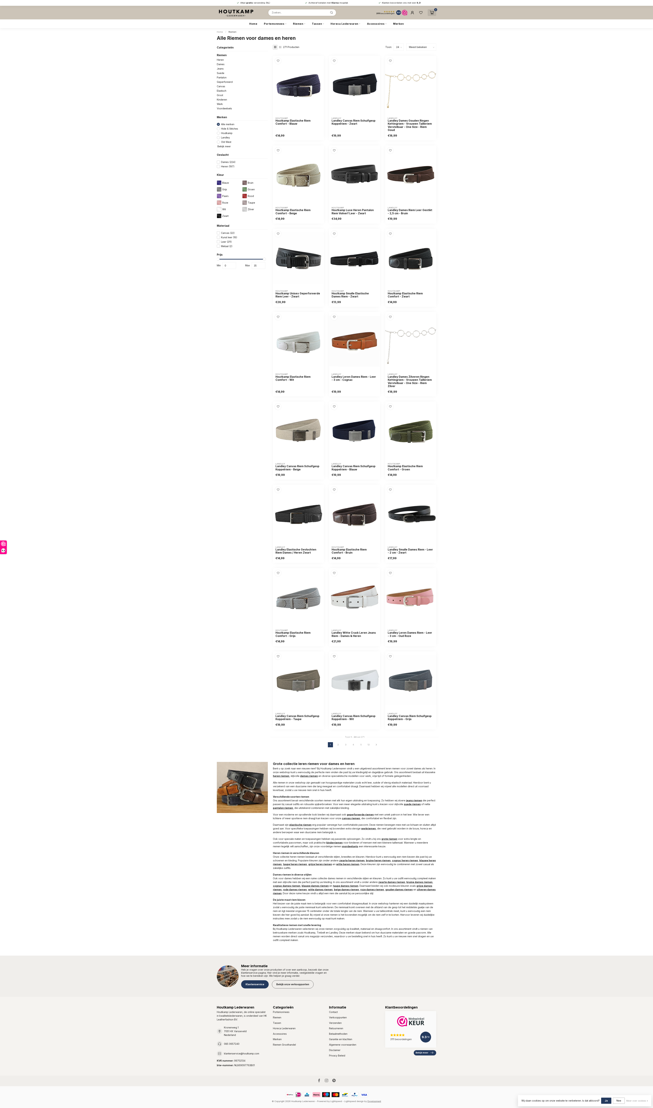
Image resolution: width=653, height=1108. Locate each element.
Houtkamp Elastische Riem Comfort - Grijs (293, 634)
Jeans (220, 68)
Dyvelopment (374, 1101)
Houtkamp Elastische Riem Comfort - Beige (293, 212)
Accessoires (376, 23)
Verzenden (335, 1022)
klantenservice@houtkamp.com (241, 1053)
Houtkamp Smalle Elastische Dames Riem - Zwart (350, 295)
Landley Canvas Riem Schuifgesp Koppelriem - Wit (353, 718)
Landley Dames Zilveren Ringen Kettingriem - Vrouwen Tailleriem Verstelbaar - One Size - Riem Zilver (410, 381)
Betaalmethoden (338, 1033)
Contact (333, 1012)
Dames (220, 64)
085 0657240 (231, 1043)
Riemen (298, 23)
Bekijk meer (224, 146)
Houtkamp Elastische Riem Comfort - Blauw (293, 122)
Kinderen (222, 99)
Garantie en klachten (340, 1039)
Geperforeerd (225, 81)
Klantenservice (255, 984)
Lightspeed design (354, 1101)
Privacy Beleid (337, 1055)
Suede (220, 73)
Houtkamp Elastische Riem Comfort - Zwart (405, 295)
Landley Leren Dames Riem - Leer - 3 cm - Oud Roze (410, 634)
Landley (225, 137)
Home (253, 23)
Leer (226, 241)
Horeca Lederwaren (344, 23)
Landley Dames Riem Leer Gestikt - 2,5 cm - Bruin (410, 212)
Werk (220, 104)
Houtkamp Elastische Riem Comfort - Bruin (349, 551)
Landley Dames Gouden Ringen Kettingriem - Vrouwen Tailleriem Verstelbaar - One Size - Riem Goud (410, 125)
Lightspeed (336, 1101)
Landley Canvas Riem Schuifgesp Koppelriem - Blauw (353, 468)
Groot (220, 95)
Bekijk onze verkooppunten (292, 984)
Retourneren (336, 1028)
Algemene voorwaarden (342, 1044)
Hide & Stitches (229, 128)
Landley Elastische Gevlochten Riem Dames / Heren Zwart (295, 551)
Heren (220, 59)
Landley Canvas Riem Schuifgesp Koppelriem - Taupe (297, 718)
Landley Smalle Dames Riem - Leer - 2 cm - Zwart (410, 551)
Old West (226, 142)
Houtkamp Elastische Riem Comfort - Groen (405, 468)
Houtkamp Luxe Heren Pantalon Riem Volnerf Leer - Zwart (353, 212)
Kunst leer (229, 237)
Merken (398, 23)
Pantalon (222, 77)
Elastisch (221, 90)
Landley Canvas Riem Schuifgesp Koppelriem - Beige (297, 468)
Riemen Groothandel (284, 1044)
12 (368, 744)
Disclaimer (334, 1050)
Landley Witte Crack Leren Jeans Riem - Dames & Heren (354, 634)
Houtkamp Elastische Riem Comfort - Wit (293, 378)
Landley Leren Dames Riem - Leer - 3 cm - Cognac (354, 378)
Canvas (221, 86)
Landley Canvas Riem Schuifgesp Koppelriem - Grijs (410, 718)
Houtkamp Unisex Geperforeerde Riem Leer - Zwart (297, 295)
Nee (618, 1100)
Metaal (226, 246)
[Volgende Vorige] (376, 744)
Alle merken (227, 124)
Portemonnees (274, 23)
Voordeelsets (224, 108)
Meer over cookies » (637, 1100)
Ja (606, 1100)
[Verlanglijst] (421, 12)
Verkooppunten (338, 1017)
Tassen (317, 23)
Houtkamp (226, 133)
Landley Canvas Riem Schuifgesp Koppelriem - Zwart (353, 122)
